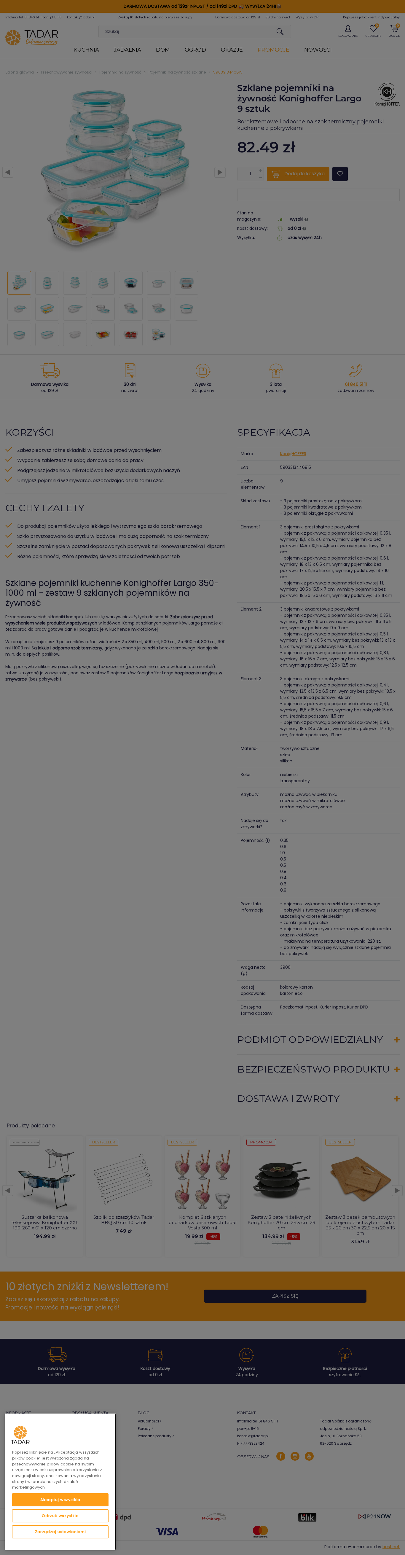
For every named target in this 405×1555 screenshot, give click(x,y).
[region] (60, 1482)
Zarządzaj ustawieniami (60, 1532)
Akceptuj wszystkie (60, 1500)
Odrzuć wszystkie (60, 1516)
